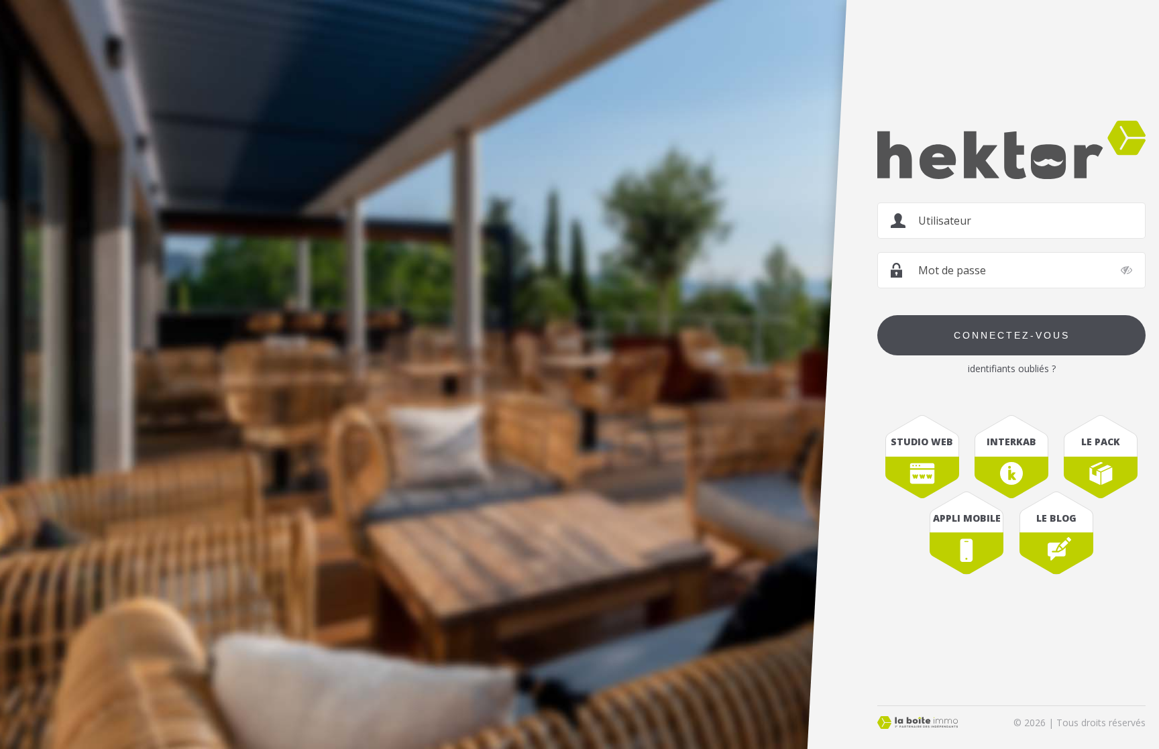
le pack (1100, 441)
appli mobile (967, 518)
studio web (922, 441)
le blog (1056, 518)
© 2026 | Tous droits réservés (1079, 722)
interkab (1011, 441)
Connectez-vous (1012, 335)
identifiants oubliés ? (1012, 368)
